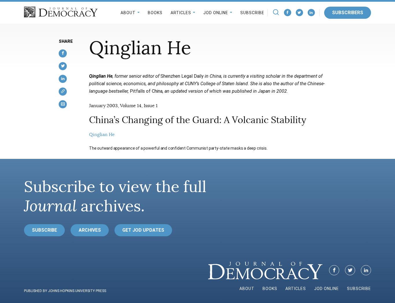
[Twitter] (299, 12)
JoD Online (215, 12)
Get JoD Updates (143, 230)
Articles (181, 12)
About (128, 12)
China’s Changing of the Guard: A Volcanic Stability (197, 120)
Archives (90, 230)
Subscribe (252, 12)
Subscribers (347, 12)
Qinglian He (102, 134)
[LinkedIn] (311, 12)
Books (155, 12)
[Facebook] (287, 12)
